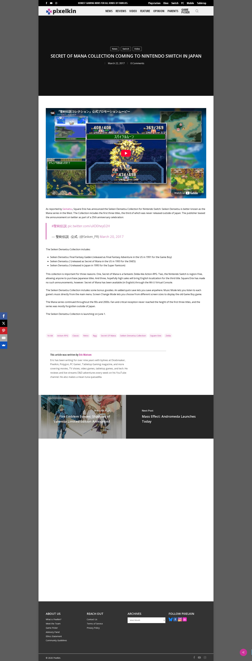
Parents (173, 10)
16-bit (50, 335)
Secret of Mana (108, 335)
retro (86, 335)
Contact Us (92, 619)
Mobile (190, 3)
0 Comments (137, 63)
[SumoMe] (3, 345)
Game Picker (185, 11)
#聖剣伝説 (59, 226)
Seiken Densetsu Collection (133, 335)
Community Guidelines (56, 640)
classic (75, 335)
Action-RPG (62, 335)
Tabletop (201, 3)
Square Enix (155, 335)
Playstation (154, 3)
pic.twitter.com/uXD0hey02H (89, 226)
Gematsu (67, 209)
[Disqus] (126, 479)
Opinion (158, 10)
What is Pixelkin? (53, 619)
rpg (95, 335)
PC (182, 3)
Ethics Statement (54, 636)
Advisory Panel (53, 632)
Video (133, 10)
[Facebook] (3, 316)
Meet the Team (53, 623)
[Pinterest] (3, 330)
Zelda (168, 335)
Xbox (165, 3)
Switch (174, 3)
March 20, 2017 (112, 236)
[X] (3, 323)
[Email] (3, 338)
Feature (145, 10)
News (108, 10)
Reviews (121, 10)
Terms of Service (95, 623)
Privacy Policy (93, 627)
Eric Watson (85, 354)
